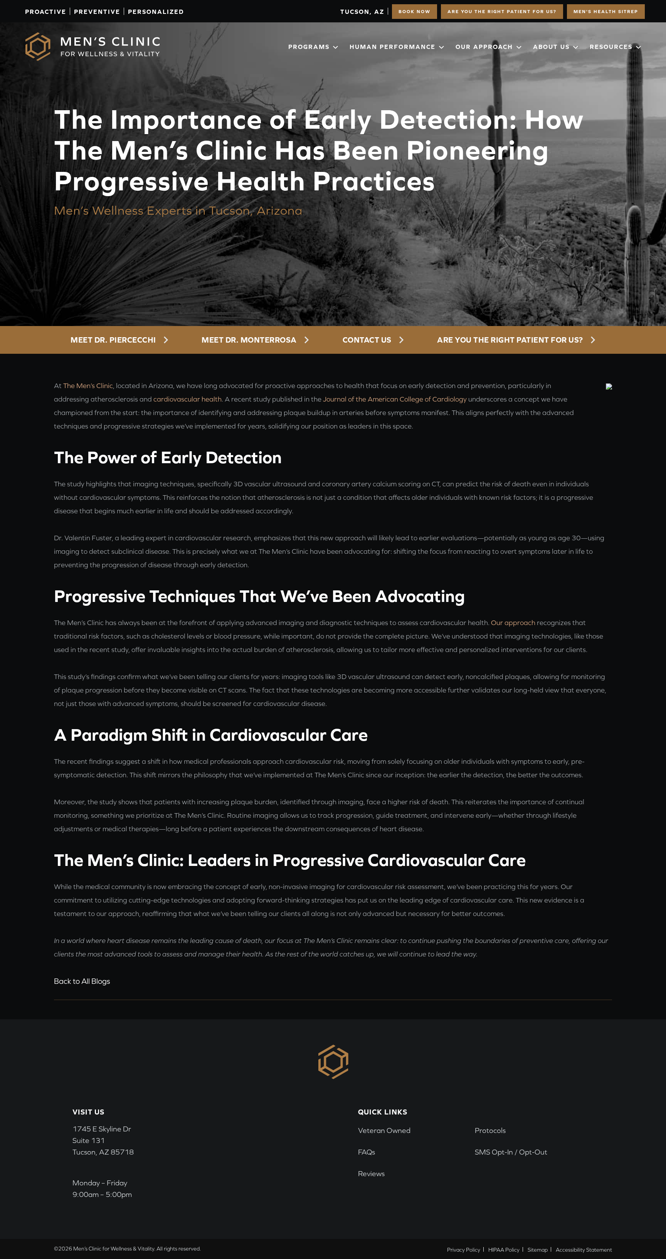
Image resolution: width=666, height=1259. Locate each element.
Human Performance (393, 46)
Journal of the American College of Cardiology (395, 399)
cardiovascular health (187, 399)
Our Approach (484, 46)
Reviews (371, 1174)
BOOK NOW (415, 11)
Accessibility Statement (584, 1250)
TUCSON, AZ (362, 11)
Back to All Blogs (82, 981)
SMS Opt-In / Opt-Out (511, 1152)
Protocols (490, 1130)
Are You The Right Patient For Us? (502, 11)
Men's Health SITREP (606, 11)
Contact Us (367, 339)
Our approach (513, 623)
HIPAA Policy (504, 1250)
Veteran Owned (384, 1130)
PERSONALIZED (156, 11)
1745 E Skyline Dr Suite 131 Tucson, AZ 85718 (103, 1140)
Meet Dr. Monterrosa (249, 339)
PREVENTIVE (97, 11)
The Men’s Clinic (88, 386)
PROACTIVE (45, 11)
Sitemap (538, 1250)
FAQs (366, 1152)
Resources (611, 46)
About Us (551, 46)
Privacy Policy (463, 1250)
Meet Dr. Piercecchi (113, 339)
